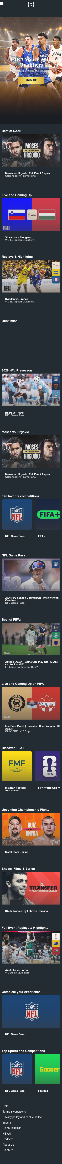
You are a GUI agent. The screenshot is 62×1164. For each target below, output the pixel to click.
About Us (8, 1144)
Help (5, 1106)
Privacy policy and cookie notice (22, 1117)
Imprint (7, 1122)
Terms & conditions (14, 1111)
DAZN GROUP (12, 1128)
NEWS (7, 1133)
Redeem (8, 1139)
